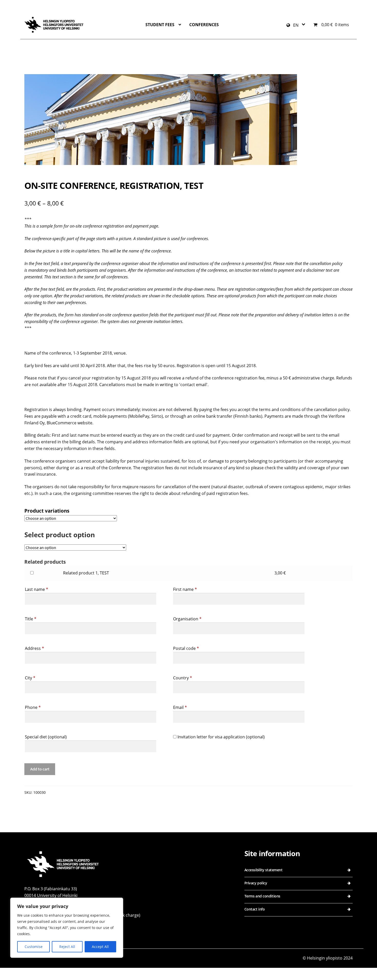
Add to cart (39, 768)
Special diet (46, 737)
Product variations (46, 510)
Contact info (254, 909)
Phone (33, 707)
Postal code (186, 648)
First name (185, 589)
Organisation (187, 619)
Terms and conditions (262, 896)
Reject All (67, 946)
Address (34, 648)
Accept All (100, 946)
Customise (34, 946)
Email (180, 707)
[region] (66, 928)
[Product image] (188, 119)
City (30, 678)
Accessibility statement (263, 869)
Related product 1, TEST (86, 573)
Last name (36, 589)
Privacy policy (255, 883)
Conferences (204, 24)
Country (182, 678)
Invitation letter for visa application (220, 737)
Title (30, 619)
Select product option (59, 534)
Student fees (159, 24)
